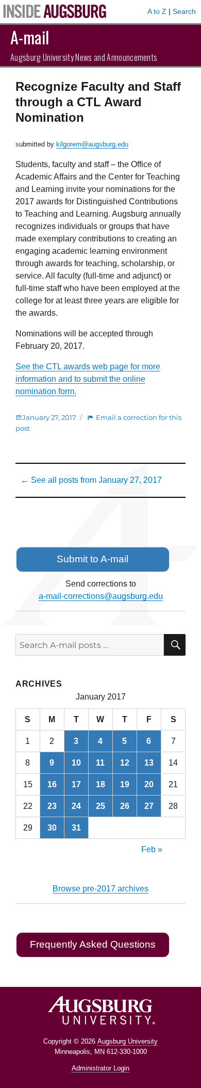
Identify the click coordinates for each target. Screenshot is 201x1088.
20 (149, 784)
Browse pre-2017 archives (100, 888)
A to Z (156, 11)
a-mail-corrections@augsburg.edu (101, 596)
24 (76, 806)
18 (100, 784)
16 (52, 784)
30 (52, 827)
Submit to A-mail (92, 559)
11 (100, 762)
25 (100, 806)
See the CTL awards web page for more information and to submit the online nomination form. (87, 379)
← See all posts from (91, 480)
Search (184, 11)
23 (52, 806)
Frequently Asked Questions (93, 944)
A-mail (29, 37)
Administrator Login (100, 1068)
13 (149, 762)
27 (149, 806)
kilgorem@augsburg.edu (92, 144)
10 (76, 762)
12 (124, 762)
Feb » (151, 849)
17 (76, 784)
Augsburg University (127, 1041)
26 (124, 806)
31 (76, 827)
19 (124, 784)
